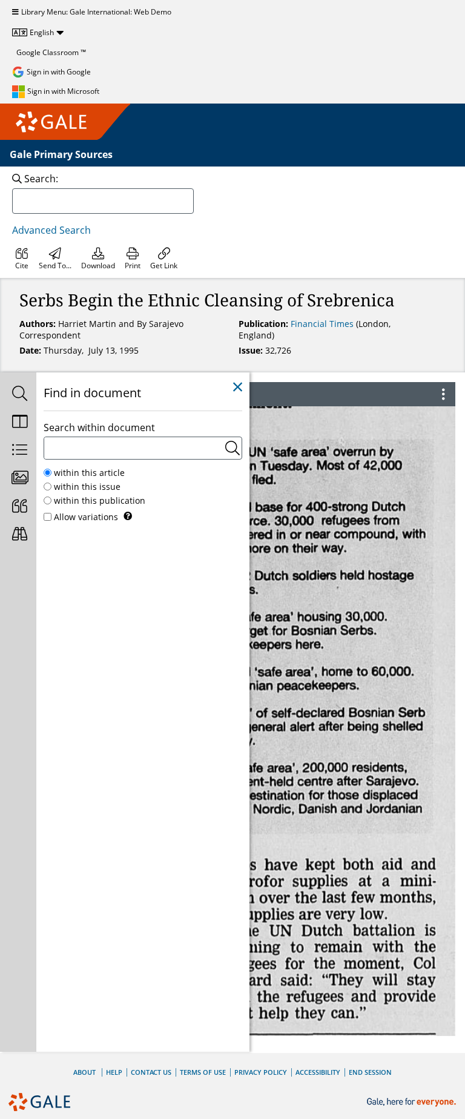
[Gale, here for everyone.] (412, 1102)
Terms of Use (203, 1072)
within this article (89, 472)
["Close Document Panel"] (237, 387)
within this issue (87, 486)
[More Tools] (443, 394)
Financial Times (323, 323)
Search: (41, 178)
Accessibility (317, 1072)
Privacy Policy (260, 1072)
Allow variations (86, 517)
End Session (370, 1072)
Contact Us (151, 1072)
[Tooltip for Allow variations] (127, 516)
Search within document (99, 427)
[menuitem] (21, 258)
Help (114, 1072)
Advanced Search (51, 230)
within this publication (99, 500)
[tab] (18, 394)
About (84, 1072)
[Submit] (232, 448)
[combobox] (103, 201)
